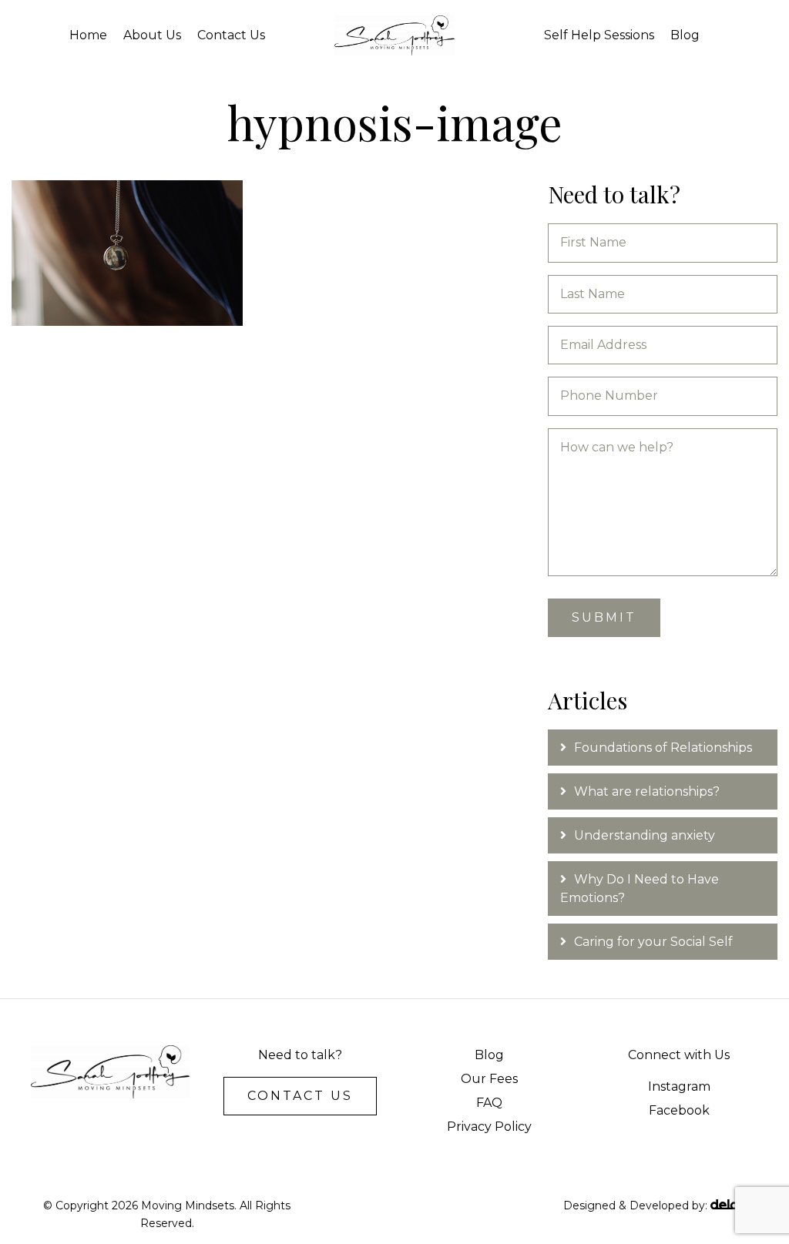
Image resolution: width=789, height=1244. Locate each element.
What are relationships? (647, 791)
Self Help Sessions (599, 35)
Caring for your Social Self (653, 941)
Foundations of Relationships (664, 747)
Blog (685, 35)
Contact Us (231, 35)
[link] (489, 1055)
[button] (300, 1096)
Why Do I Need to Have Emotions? (639, 888)
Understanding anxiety (644, 835)
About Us (152, 35)
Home (88, 35)
